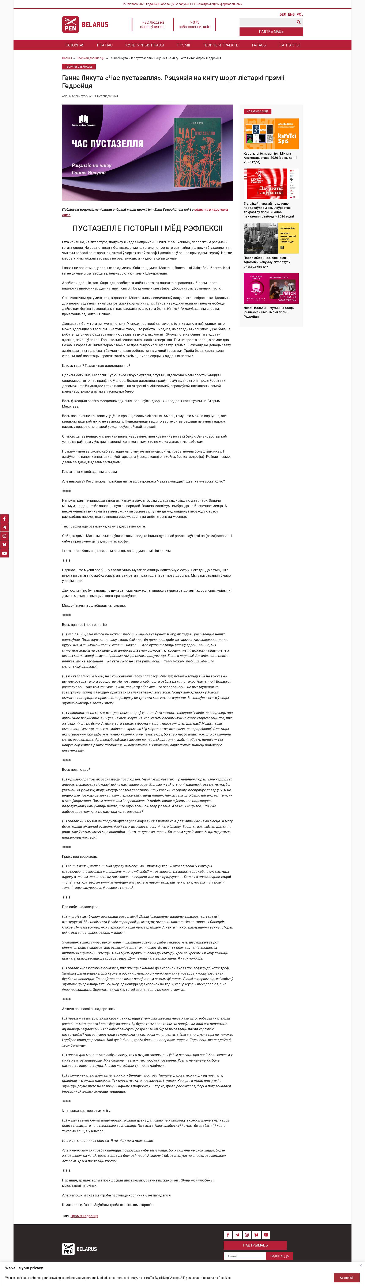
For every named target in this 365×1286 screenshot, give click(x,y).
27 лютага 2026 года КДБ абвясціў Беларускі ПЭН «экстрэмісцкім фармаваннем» (182, 4)
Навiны (67, 58)
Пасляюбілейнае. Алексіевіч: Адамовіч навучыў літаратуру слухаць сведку (267, 262)
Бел (283, 14)
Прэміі (183, 45)
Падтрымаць (271, 32)
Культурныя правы (144, 45)
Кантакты (289, 45)
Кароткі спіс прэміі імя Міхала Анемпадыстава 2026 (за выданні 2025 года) (270, 158)
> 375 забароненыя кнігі (194, 24)
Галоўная (74, 45)
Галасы (259, 45)
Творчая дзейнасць (91, 58)
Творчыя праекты (221, 45)
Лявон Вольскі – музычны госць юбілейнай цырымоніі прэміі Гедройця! (269, 312)
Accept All (347, 1277)
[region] (182, 1274)
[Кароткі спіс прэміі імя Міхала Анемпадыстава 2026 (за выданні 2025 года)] (271, 133)
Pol (300, 14)
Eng (291, 14)
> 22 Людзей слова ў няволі (152, 24)
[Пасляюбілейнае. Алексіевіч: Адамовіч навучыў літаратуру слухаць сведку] (271, 238)
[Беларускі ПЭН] (85, 24)
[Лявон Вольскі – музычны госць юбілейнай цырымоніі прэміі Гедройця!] (271, 288)
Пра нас (105, 45)
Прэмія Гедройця (84, 1216)
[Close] (360, 1265)
